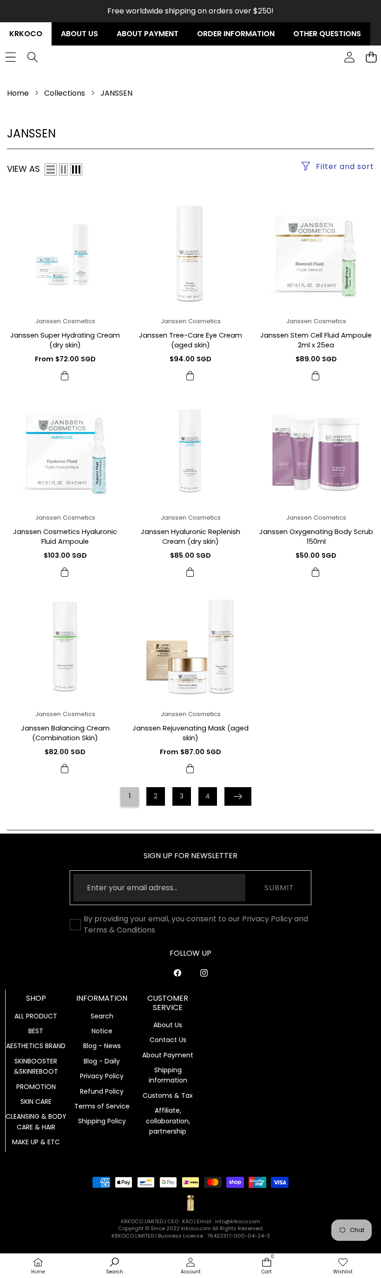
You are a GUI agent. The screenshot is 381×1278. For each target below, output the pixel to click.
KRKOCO (25, 33)
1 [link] (130, 796)
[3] (76, 169)
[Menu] (10, 57)
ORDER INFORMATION (236, 33)
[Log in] (349, 57)
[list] (51, 169)
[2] (63, 169)
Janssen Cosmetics (65, 321)
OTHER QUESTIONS (327, 33)
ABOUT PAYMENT (147, 33)
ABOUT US (79, 33)
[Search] (32, 57)
